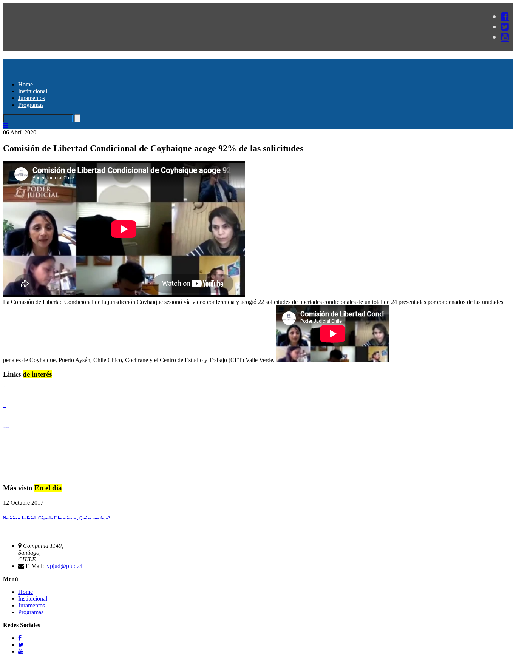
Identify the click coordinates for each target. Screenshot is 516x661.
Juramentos (31, 98)
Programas (30, 105)
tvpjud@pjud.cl (63, 566)
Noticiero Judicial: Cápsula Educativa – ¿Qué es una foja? (56, 518)
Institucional (32, 91)
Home (25, 84)
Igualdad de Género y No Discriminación (6, 427)
